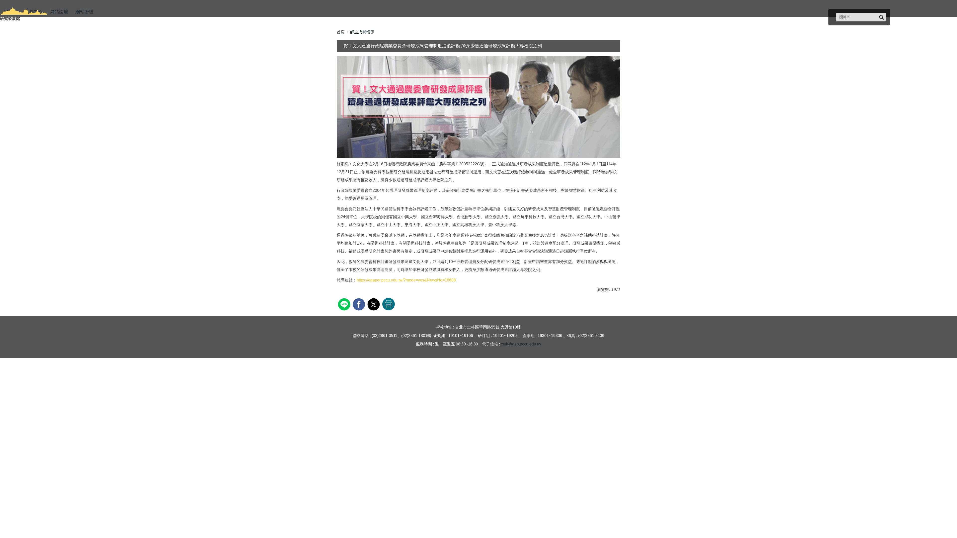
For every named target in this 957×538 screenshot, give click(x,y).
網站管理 (84, 11)
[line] (345, 304)
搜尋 (881, 17)
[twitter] (374, 304)
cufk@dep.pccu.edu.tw (521, 344)
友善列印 (388, 304)
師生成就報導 (362, 32)
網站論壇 (59, 11)
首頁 (341, 32)
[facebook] (359, 304)
